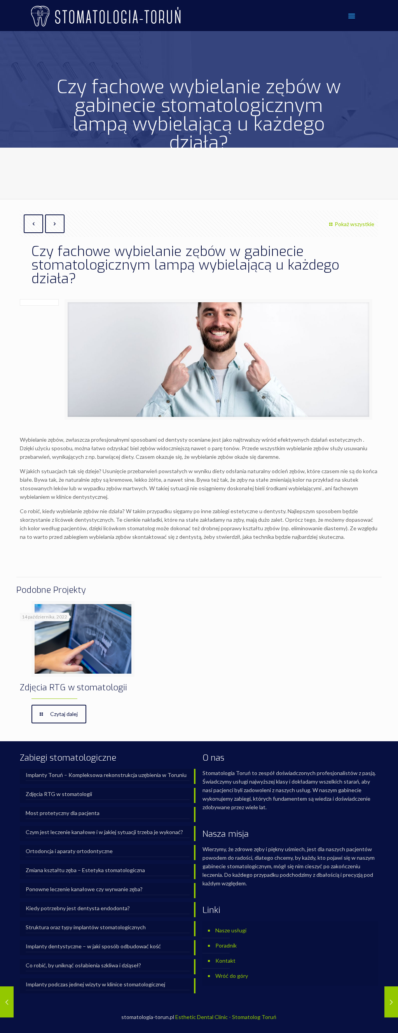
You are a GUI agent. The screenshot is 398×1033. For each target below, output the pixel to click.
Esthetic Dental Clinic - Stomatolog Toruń (225, 1017)
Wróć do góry (231, 975)
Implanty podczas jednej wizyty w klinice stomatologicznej (95, 984)
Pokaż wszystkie (354, 224)
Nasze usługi (230, 930)
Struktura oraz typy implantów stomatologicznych (86, 927)
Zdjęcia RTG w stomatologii (73, 687)
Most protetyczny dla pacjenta (63, 813)
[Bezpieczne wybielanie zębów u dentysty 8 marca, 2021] (7, 1001)
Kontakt (225, 960)
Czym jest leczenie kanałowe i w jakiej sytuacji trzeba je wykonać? (104, 832)
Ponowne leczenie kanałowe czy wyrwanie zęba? (84, 889)
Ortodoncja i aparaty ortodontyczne (69, 851)
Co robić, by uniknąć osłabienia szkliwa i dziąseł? (83, 965)
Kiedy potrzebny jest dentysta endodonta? (78, 908)
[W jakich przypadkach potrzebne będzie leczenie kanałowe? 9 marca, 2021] (391, 1001)
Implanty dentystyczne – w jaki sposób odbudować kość (93, 946)
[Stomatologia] (105, 15)
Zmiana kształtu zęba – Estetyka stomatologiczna (85, 870)
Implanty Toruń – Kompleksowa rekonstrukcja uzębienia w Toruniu (106, 775)
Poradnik (226, 945)
